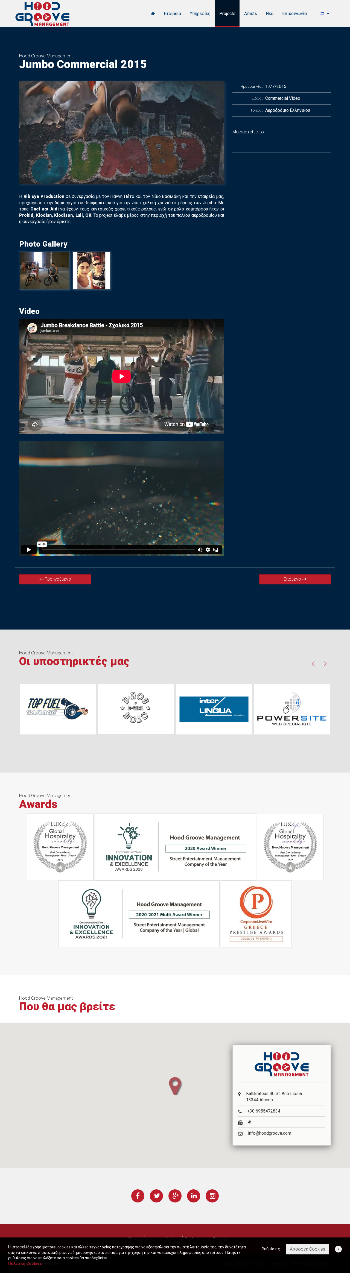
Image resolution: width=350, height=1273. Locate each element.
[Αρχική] (153, 13)
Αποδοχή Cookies (307, 1249)
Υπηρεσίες (200, 13)
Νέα (269, 13)
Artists (250, 13)
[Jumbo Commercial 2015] (121, 132)
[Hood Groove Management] (42, 13)
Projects (227, 13)
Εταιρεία (172, 13)
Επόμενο (293, 579)
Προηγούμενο (57, 579)
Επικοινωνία (294, 13)
